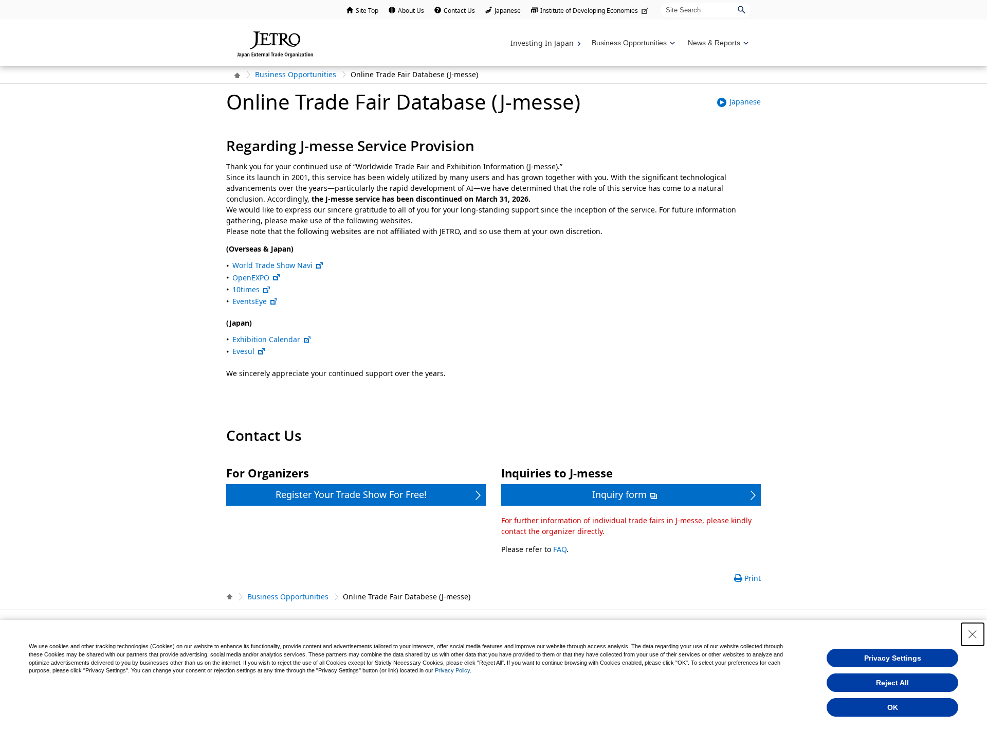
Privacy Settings (892, 658)
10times (246, 289)
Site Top (367, 10)
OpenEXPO (250, 277)
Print (752, 578)
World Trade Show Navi (272, 265)
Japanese (508, 10)
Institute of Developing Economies (589, 10)
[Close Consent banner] (972, 634)
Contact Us (459, 10)
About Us (411, 10)
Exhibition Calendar (266, 339)
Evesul (243, 351)
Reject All (892, 683)
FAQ (559, 549)
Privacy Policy (452, 670)
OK (892, 707)
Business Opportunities (295, 74)
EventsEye (249, 301)
